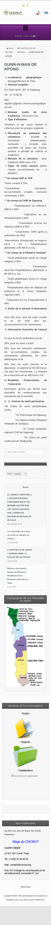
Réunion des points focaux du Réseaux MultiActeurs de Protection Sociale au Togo (17, 575)
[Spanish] (32, 470)
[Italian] (23, 470)
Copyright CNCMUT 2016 (13, 896)
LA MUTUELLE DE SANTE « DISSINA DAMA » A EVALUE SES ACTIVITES (19, 553)
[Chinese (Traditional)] (10, 470)
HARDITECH (39, 900)
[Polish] (26, 470)
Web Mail (25, 887)
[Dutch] (12, 470)
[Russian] (30, 470)
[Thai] (35, 470)
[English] (14, 470)
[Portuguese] (28, 470)
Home (11, 48)
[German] (19, 470)
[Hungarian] (21, 470)
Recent (25, 487)
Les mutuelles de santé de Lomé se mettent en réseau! (18, 535)
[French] (17, 470)
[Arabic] (8, 470)
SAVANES (21, 52)
